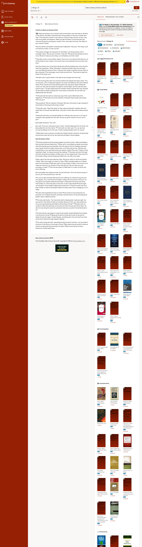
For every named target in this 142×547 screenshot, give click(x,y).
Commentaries (104, 383)
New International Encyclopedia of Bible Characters (128, 348)
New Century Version (42, 238)
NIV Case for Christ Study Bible (102, 155)
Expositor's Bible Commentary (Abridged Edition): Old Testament (128, 426)
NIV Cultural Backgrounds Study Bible (115, 156)
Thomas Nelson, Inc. (79, 241)
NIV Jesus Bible (114, 178)
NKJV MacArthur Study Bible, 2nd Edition (101, 78)
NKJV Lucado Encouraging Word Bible (115, 78)
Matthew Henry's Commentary (128, 449)
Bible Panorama (101, 423)
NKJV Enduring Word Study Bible (115, 249)
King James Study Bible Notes (128, 108)
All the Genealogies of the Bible (102, 347)
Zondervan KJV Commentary (114, 516)
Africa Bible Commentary (100, 402)
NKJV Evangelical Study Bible (127, 249)
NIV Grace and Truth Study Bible (102, 179)
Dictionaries (103, 532)
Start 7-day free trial (106, 35)
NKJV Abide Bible (115, 224)
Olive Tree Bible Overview (114, 471)
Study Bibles (103, 89)
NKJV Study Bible (114, 294)
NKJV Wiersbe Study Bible (127, 294)
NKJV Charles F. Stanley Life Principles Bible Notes (127, 226)
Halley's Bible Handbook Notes (101, 449)
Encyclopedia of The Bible (114, 347)
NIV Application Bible (114, 130)
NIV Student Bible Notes (102, 201)
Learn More (120, 35)
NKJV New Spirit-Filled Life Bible (101, 294)
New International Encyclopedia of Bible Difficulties (102, 372)
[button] (132, 1)
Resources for (105, 41)
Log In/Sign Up (134, 1)
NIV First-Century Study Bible (128, 155)
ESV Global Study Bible (102, 108)
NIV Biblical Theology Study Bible (127, 131)
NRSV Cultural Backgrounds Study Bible (115, 318)
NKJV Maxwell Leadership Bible (128, 271)
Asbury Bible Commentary (113, 402)
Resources (100, 17)
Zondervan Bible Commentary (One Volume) (128, 494)
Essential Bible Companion (114, 424)
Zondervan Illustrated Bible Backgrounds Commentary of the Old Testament (102, 519)
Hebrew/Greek (110, 17)
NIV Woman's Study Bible (101, 224)
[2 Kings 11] (92, 127)
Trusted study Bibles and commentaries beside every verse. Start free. (78, 1)
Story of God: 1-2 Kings (127, 471)
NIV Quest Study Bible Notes (127, 179)
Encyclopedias (104, 329)
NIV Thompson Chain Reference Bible (127, 202)
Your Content (119, 17)
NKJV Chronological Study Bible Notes (128, 77)
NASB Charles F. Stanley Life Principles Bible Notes (101, 132)
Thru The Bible (114, 492)
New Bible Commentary (100, 471)
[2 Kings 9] (31, 127)
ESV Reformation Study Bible (114, 108)
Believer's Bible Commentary (127, 402)
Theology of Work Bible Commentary (102, 493)
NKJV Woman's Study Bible (101, 317)
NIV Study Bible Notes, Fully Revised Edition (114, 202)
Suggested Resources (106, 59)
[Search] (136, 7)
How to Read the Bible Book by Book (115, 449)
